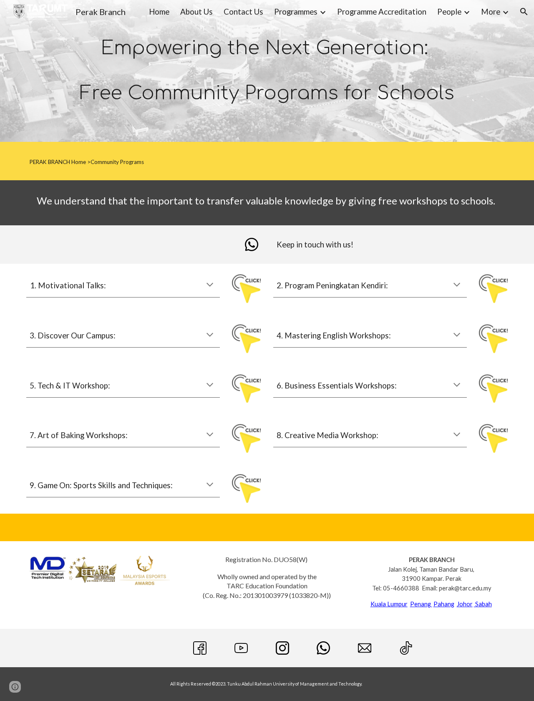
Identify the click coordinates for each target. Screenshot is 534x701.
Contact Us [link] (243, 11)
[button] (524, 12)
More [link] (490, 11)
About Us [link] (196, 11)
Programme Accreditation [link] (381, 11)
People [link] (449, 11)
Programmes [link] (295, 11)
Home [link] (159, 11)
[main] (267, 71)
